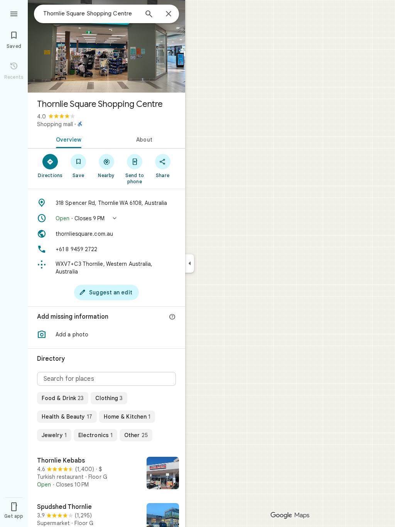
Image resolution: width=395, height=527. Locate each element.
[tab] (67, 139)
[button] (106, 218)
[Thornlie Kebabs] (106, 474)
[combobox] (90, 13)
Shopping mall (55, 124)
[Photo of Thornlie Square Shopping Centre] (106, 46)
